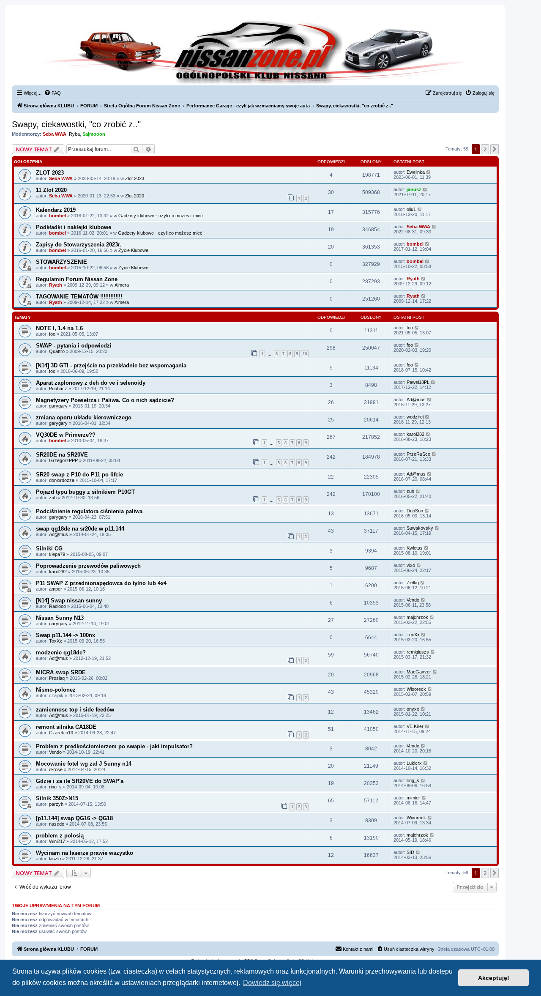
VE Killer (415, 726)
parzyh (56, 804)
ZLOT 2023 (50, 173)
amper (55, 588)
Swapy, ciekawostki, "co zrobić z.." (76, 124)
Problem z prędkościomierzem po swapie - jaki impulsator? (114, 746)
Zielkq (413, 582)
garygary (58, 405)
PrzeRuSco (418, 454)
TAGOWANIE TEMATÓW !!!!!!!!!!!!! (79, 296)
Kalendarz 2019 (56, 210)
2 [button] (485, 149)
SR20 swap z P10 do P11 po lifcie (79, 474)
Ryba (74, 134)
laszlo (55, 858)
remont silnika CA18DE (66, 727)
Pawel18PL (418, 382)
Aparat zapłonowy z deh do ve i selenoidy (90, 383)
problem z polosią (60, 835)
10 (305, 353)
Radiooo (57, 606)
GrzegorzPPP (63, 460)
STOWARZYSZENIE (61, 262)
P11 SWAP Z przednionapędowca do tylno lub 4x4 (101, 583)
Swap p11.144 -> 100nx (65, 635)
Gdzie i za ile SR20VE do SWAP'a (79, 781)
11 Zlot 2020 (51, 190)
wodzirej (415, 416)
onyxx (413, 708)
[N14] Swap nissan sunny (69, 600)
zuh (53, 497)
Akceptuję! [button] (493, 977)
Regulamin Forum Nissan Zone (76, 279)
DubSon (415, 510)
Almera (122, 284)
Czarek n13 (61, 732)
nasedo (56, 823)
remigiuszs (418, 651)
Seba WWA (54, 134)
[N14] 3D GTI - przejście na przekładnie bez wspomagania (111, 365)
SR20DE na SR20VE (62, 454)
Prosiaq (57, 678)
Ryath (55, 284)
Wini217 (57, 841)
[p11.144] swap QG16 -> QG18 (74, 818)
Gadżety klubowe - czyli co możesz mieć (160, 215)
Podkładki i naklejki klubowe (73, 227)
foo (52, 334)
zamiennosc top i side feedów (75, 709)
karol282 (415, 434)
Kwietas (415, 547)
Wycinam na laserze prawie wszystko (84, 853)
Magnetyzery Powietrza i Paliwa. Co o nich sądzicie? (105, 400)
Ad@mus (416, 399)
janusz (414, 189)
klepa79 (57, 554)
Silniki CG (49, 548)
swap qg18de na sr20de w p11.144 (80, 528)
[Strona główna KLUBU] (255, 50)
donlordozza (61, 480)
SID (410, 852)
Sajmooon (93, 134)
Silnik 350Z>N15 (57, 798)
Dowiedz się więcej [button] (272, 982)
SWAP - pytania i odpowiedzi (74, 345)
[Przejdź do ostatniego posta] (429, 172)
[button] (494, 149)
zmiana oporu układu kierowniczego (83, 417)
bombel (57, 215)
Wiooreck (416, 689)
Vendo (413, 599)
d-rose (56, 769)
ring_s (55, 786)
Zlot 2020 (134, 195)
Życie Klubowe (133, 250)
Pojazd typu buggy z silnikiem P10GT (85, 492)
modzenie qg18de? (61, 652)
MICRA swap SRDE (61, 672)
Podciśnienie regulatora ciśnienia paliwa (89, 511)
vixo (411, 565)
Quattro (57, 351)
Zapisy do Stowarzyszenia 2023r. (78, 244)
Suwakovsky (420, 528)
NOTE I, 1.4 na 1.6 (59, 328)
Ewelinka (416, 172)
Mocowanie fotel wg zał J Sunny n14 (83, 764)
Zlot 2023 (134, 178)
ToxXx (55, 640)
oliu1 (411, 209)
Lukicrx (414, 763)
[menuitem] (52, 93)
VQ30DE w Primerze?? (66, 435)
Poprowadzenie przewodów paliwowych (88, 566)
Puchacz (58, 388)
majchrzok (417, 617)
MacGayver (419, 671)
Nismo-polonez (56, 690)
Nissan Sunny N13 (60, 618)
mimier (413, 797)
